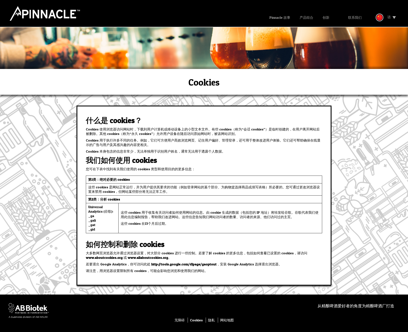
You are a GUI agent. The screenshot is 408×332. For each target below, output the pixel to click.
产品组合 (306, 17)
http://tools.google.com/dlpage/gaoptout (184, 264)
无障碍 (180, 320)
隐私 (212, 320)
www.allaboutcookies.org (148, 257)
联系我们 (355, 17)
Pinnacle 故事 (279, 17)
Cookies (197, 320)
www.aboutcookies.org (104, 257)
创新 (326, 17)
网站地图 (227, 320)
